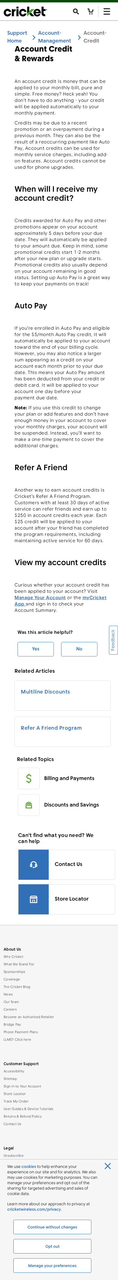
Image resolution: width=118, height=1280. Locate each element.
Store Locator (15, 1094)
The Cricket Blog (17, 987)
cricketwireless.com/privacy (34, 1209)
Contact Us (12, 1124)
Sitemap (10, 1079)
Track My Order (16, 1101)
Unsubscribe (14, 1156)
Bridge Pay (12, 1025)
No (79, 649)
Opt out (52, 1246)
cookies (28, 1166)
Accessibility (14, 1071)
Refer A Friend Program (51, 728)
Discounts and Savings (71, 805)
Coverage (12, 979)
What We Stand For (19, 964)
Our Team (11, 1002)
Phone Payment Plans (21, 1032)
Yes (35, 649)
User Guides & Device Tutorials (29, 1109)
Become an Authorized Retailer (29, 1017)
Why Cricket (13, 957)
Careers (10, 1010)
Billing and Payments (69, 778)
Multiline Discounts (45, 692)
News (8, 994)
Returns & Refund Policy (23, 1117)
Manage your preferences (52, 1266)
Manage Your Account (40, 598)
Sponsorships (14, 972)
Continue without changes (52, 1227)
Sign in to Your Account (22, 1086)
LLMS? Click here (17, 1040)
